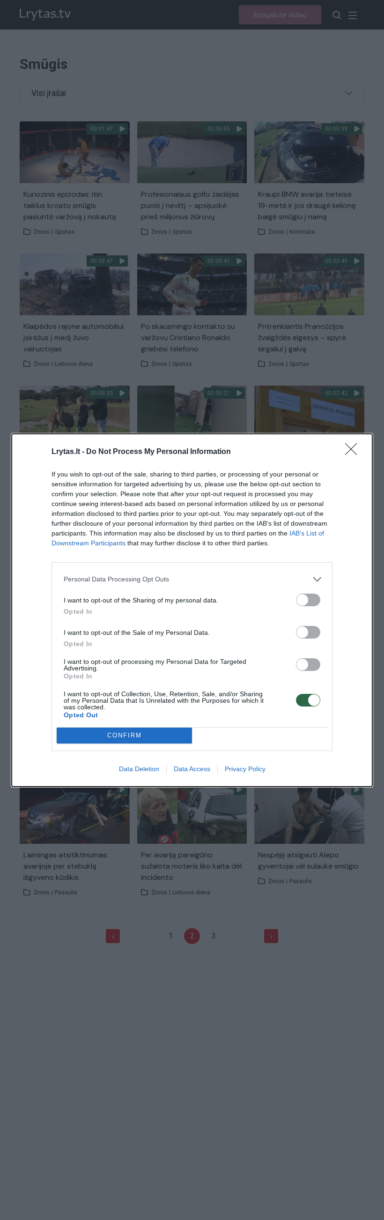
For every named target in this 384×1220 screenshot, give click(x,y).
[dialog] (192, 610)
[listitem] (192, 579)
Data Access (192, 769)
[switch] (308, 600)
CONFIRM (124, 735)
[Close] (354, 452)
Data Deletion (139, 769)
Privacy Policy (245, 769)
